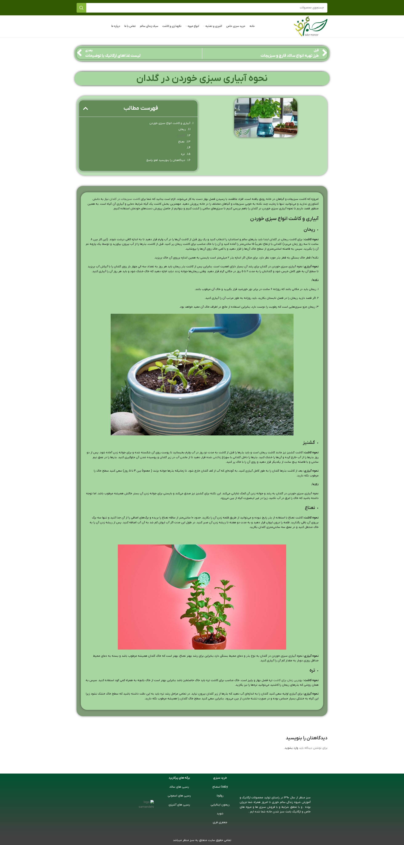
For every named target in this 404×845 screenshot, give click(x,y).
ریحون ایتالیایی (220, 805)
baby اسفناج (220, 787)
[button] (85, 108)
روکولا (220, 796)
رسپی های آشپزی (179, 805)
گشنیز (181, 135)
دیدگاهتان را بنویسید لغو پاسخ (165, 160)
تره (183, 154)
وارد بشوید (291, 748)
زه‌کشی (217, 457)
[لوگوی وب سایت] (310, 26)
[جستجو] (81, 8)
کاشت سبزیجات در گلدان (124, 199)
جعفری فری (220, 822)
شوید (220, 814)
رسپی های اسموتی (179, 796)
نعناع (181, 142)
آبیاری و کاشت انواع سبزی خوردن (169, 123)
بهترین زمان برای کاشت (287, 680)
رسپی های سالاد (179, 787)
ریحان (182, 129)
